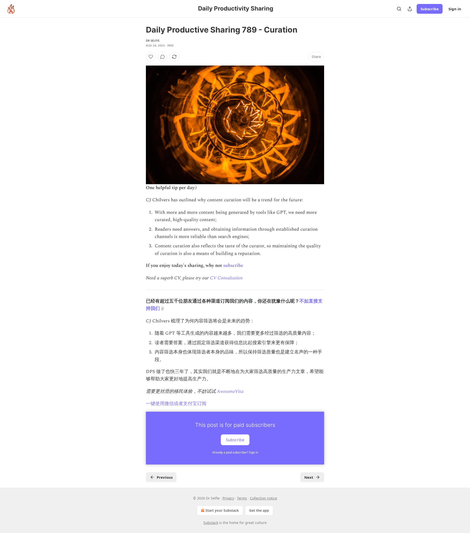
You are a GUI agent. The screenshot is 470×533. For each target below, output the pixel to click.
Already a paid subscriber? (235, 452)
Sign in (454, 8)
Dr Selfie (153, 40)
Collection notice (263, 498)
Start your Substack (222, 510)
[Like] (151, 57)
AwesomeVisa (230, 391)
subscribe (233, 265)
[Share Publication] (410, 9)
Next (308, 477)
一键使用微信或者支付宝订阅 (176, 403)
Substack (210, 522)
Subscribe (430, 8)
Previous (165, 477)
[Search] (399, 9)
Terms (242, 498)
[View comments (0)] (162, 57)
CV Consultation (226, 278)
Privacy (228, 498)
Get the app (259, 510)
